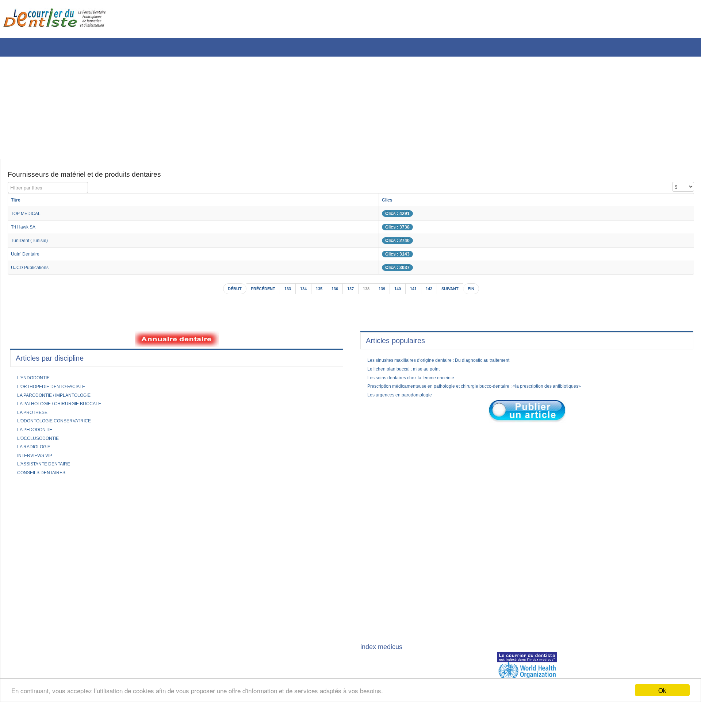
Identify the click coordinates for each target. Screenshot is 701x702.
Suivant (458, 292)
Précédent (256, 292)
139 (384, 292)
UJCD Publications (32, 270)
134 (300, 292)
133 (284, 292)
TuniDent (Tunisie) (32, 243)
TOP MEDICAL (28, 216)
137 (351, 292)
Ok (662, 690)
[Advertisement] (220, 108)
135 (317, 292)
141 (418, 292)
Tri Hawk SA (25, 230)
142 (435, 292)
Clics (407, 203)
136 (334, 292)
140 (401, 292)
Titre (16, 203)
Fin (481, 292)
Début (225, 292)
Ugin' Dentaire (27, 257)
